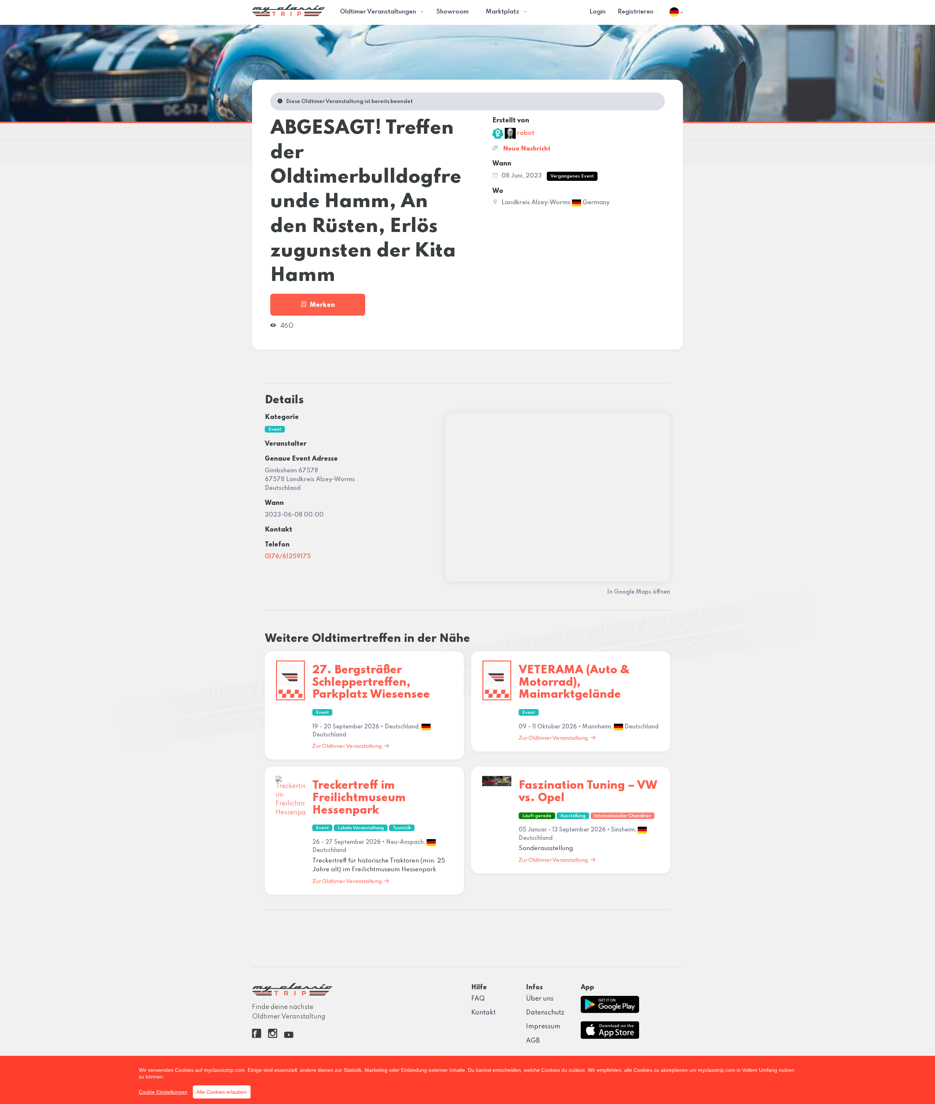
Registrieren (635, 12)
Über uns (540, 998)
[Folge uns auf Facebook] (256, 1036)
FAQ (478, 998)
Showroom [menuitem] (452, 12)
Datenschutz (545, 1012)
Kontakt (483, 1012)
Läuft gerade (537, 816)
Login (597, 12)
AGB (533, 1041)
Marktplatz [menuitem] (502, 12)
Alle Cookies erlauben (221, 1092)
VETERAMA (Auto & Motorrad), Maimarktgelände (574, 682)
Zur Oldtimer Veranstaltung (347, 746)
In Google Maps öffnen (638, 592)
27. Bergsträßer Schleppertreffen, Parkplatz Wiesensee (371, 682)
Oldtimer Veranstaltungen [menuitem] (378, 12)
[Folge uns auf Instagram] (272, 1036)
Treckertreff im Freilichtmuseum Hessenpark (359, 798)
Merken (322, 305)
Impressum (543, 1026)
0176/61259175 (288, 556)
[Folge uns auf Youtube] (288, 1036)
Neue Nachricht (525, 149)
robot (525, 133)
